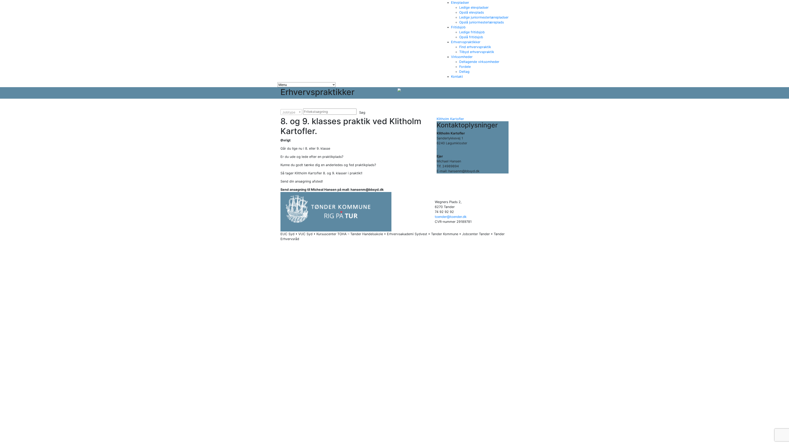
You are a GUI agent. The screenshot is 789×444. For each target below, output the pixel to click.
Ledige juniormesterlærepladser (484, 17)
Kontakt (457, 76)
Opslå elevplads (471, 12)
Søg (362, 112)
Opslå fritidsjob (471, 37)
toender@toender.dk (451, 217)
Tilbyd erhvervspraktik (476, 52)
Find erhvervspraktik (475, 47)
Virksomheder (462, 57)
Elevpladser (460, 2)
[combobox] (291, 112)
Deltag (464, 71)
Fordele (465, 67)
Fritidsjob (458, 27)
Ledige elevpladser (474, 7)
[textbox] (291, 112)
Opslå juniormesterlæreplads (481, 22)
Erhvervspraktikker (465, 42)
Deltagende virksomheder (479, 62)
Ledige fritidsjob (472, 32)
